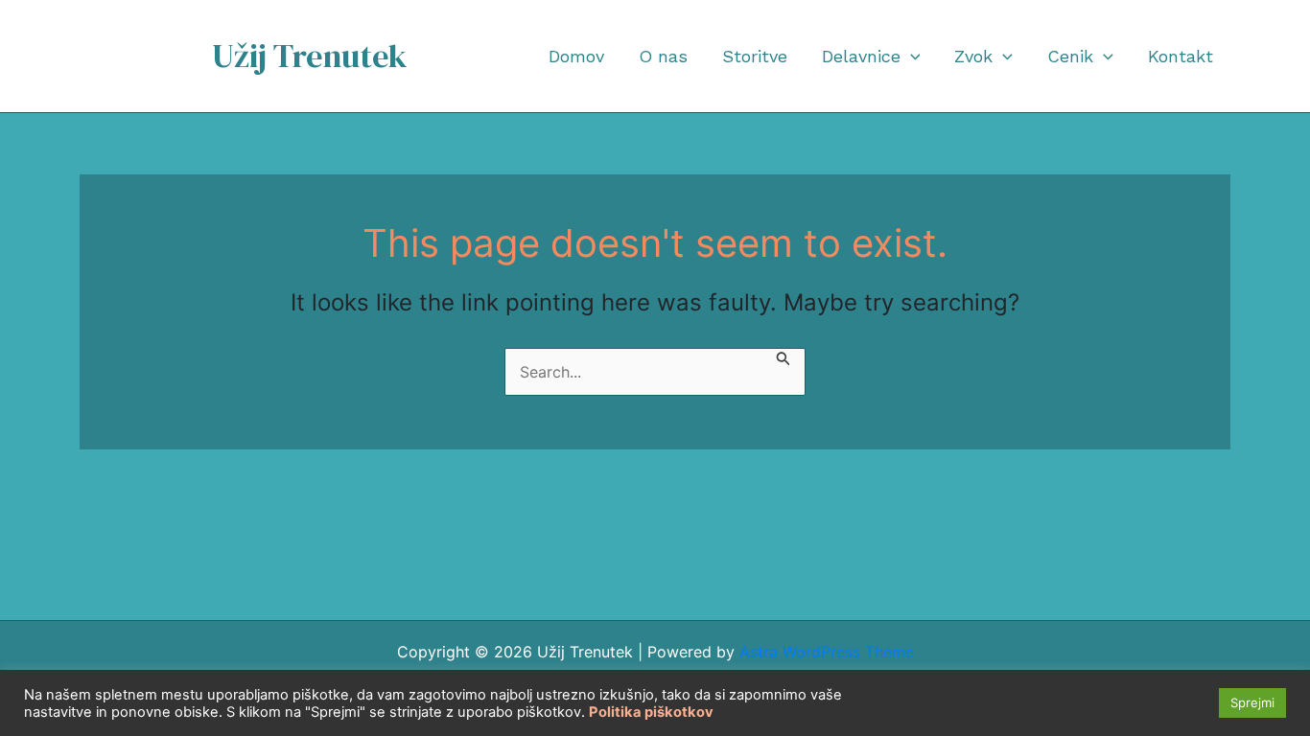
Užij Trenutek (310, 56)
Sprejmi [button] (1252, 702)
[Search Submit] (783, 360)
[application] (911, 56)
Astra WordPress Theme (826, 651)
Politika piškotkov (651, 712)
